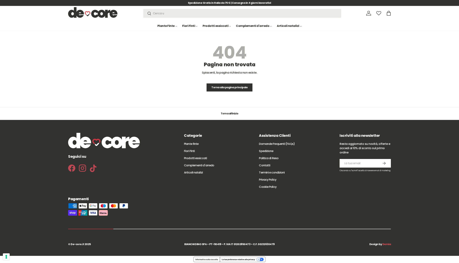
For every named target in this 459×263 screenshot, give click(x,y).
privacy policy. (251, 186)
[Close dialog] (265, 74)
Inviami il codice (230, 160)
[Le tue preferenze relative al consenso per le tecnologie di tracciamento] (6, 256)
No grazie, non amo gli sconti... (229, 172)
